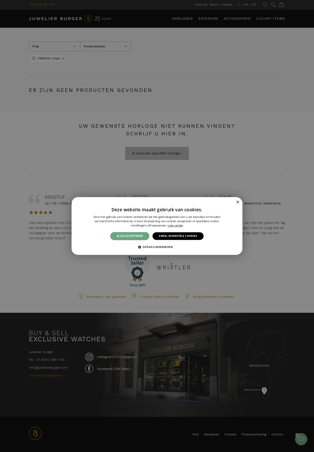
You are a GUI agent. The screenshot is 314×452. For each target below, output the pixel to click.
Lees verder (175, 225)
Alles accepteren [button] (130, 236)
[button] (157, 247)
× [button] (237, 202)
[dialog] (157, 226)
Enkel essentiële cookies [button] (178, 236)
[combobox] (232, 202)
